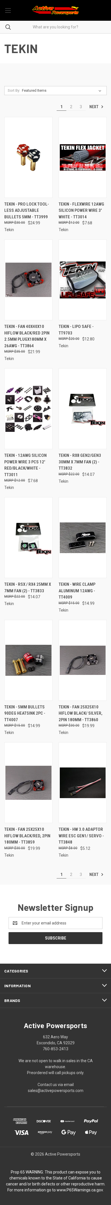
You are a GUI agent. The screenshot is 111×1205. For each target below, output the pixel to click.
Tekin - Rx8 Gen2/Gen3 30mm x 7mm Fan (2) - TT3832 (80, 462)
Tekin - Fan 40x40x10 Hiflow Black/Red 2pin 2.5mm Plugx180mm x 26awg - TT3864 (27, 336)
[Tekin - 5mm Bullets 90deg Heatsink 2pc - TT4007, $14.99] (28, 660)
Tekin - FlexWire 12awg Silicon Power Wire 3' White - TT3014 (81, 210)
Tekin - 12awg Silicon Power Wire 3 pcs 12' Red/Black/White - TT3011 (25, 465)
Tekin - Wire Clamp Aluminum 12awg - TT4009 (77, 591)
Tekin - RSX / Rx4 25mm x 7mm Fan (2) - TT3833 (27, 587)
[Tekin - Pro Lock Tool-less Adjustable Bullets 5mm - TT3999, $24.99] (28, 157)
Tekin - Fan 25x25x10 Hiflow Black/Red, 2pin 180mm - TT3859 (27, 836)
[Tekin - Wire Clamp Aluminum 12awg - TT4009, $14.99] (83, 537)
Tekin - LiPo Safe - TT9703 (76, 330)
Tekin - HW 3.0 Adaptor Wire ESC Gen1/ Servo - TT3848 (81, 836)
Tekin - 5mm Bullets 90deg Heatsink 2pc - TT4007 (24, 713)
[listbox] (62, 90)
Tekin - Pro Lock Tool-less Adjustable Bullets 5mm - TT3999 (26, 210)
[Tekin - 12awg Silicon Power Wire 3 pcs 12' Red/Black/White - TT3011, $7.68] (28, 408)
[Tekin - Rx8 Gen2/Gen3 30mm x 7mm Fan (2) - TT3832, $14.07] (83, 408)
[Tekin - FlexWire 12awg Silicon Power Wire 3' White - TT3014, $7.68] (83, 157)
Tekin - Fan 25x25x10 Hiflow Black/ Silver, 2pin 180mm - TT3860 (80, 713)
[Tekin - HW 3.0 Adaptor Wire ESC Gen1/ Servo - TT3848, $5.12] (83, 782)
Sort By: (14, 90)
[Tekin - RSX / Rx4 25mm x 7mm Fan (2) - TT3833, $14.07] (28, 537)
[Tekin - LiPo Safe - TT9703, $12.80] (83, 279)
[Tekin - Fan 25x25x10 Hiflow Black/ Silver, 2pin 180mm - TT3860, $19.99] (83, 660)
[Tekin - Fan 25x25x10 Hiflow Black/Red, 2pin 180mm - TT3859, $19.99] (28, 782)
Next (94, 106)
